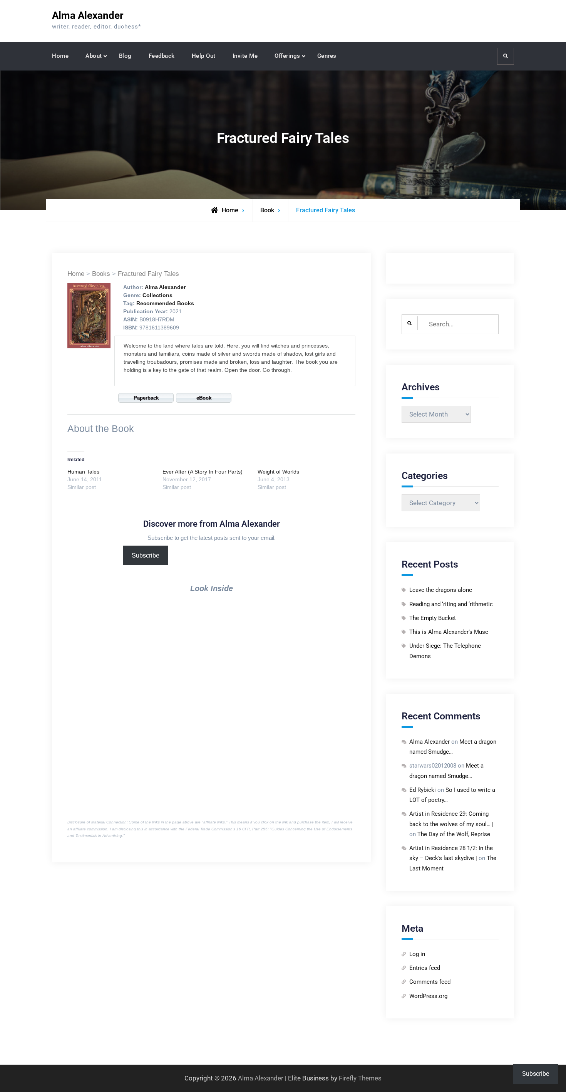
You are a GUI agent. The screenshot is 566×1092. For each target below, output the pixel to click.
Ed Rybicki (422, 789)
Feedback (162, 55)
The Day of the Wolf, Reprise (453, 834)
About (93, 55)
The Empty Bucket (432, 618)
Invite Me (245, 55)
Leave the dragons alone (440, 589)
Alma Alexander (88, 15)
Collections (157, 295)
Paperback (146, 398)
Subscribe (145, 555)
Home (60, 55)
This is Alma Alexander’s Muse (448, 631)
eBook (203, 398)
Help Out (204, 55)
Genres (327, 55)
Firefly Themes (360, 1078)
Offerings (287, 55)
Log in (417, 954)
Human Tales (83, 472)
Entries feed (424, 967)
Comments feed (429, 981)
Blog (125, 55)
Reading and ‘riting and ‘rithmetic (451, 604)
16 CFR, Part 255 (252, 829)
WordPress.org (428, 996)
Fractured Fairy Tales (148, 273)
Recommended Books (165, 303)
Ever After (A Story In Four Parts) (202, 472)
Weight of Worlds (278, 472)
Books (101, 273)
